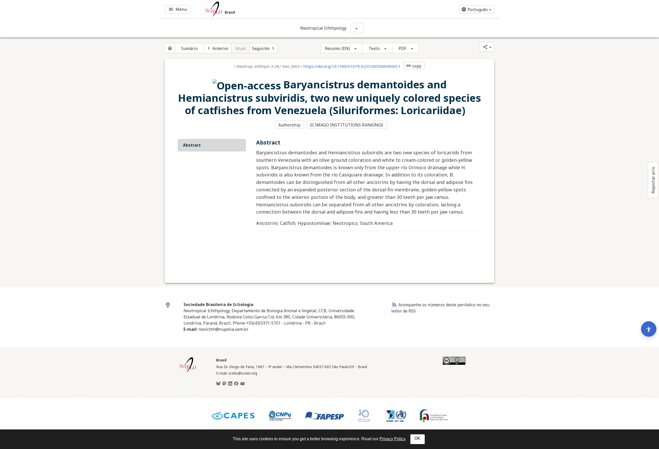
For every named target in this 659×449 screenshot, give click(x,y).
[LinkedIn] (230, 384)
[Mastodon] (224, 384)
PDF (402, 48)
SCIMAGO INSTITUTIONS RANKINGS (346, 125)
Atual (240, 48)
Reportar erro (653, 180)
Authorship (289, 125)
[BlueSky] (218, 384)
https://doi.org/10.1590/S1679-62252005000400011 (352, 66)
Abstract (192, 145)
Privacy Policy (392, 439)
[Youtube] (242, 384)
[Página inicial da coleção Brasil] (188, 372)
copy (413, 66)
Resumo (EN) (337, 48)
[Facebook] (236, 384)
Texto (374, 48)
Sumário (189, 48)
